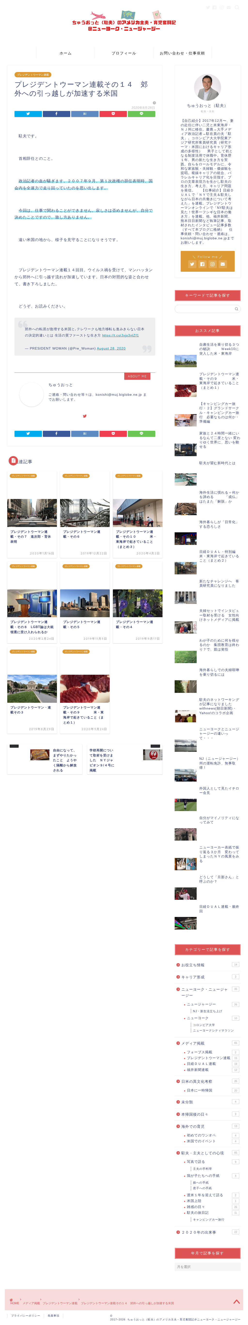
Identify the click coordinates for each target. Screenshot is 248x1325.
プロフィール (124, 53)
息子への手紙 (202, 1188)
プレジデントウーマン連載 (33, 74)
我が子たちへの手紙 (211, 1176)
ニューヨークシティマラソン (213, 1030)
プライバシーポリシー (25, 1315)
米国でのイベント (211, 1141)
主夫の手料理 (202, 1169)
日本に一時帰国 (212, 1090)
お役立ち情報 (209, 965)
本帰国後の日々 (208, 1114)
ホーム (66, 53)
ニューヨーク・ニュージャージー (209, 992)
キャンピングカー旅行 (209, 1219)
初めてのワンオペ (211, 1135)
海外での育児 (209, 1126)
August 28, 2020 (111, 348)
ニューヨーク (212, 1018)
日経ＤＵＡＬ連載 (212, 1064)
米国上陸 (211, 1201)
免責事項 (53, 1315)
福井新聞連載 (212, 1070)
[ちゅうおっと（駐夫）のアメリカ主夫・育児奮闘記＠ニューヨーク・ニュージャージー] (124, 43)
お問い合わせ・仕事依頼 (182, 53)
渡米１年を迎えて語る (211, 1195)
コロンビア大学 (204, 1025)
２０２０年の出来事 (209, 1232)
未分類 (208, 1102)
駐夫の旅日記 (212, 1213)
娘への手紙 (201, 1182)
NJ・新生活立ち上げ (207, 1011)
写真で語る (211, 1162)
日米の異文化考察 (209, 1081)
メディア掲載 (209, 1043)
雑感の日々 (212, 1207)
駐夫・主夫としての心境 (209, 1153)
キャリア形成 (208, 977)
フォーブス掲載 (211, 1052)
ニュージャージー (212, 1004)
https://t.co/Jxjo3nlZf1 (120, 335)
